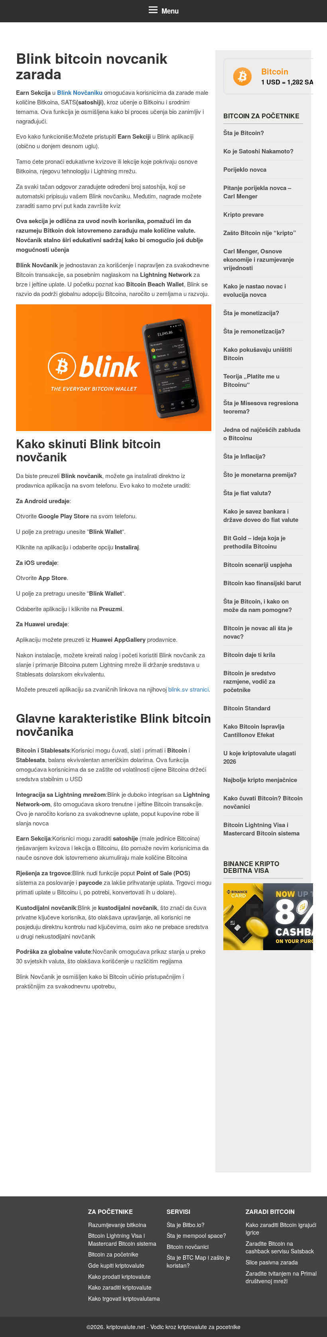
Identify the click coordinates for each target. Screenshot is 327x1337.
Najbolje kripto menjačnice (260, 779)
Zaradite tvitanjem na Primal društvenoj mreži (281, 1277)
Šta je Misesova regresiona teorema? (260, 407)
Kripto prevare (243, 214)
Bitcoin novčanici (188, 1247)
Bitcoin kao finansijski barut (262, 582)
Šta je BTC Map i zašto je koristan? (198, 1261)
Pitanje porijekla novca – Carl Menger (257, 191)
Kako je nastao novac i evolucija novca (254, 290)
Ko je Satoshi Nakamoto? (258, 151)
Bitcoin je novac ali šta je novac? (257, 632)
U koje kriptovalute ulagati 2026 (259, 757)
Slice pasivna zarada (272, 1262)
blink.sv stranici (188, 689)
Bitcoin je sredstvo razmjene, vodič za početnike (249, 681)
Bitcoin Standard (246, 708)
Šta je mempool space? (196, 1235)
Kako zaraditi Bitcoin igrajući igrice (281, 1229)
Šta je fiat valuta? (247, 492)
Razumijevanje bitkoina (117, 1225)
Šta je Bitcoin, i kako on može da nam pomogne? (257, 605)
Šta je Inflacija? (244, 456)
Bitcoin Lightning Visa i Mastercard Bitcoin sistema (261, 828)
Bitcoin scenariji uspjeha (257, 564)
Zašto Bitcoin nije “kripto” (259, 232)
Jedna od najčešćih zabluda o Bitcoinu (261, 433)
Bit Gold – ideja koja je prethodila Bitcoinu (254, 542)
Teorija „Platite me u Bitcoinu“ (251, 380)
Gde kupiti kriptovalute (116, 1265)
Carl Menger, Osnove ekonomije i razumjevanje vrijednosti (258, 259)
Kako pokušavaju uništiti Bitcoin (257, 353)
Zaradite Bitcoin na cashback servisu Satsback (280, 1247)
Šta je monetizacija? (251, 312)
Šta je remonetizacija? (254, 331)
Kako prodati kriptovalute (119, 1276)
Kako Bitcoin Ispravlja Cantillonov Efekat (253, 730)
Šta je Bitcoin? (243, 132)
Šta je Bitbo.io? (186, 1225)
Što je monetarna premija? (260, 474)
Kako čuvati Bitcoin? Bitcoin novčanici (263, 802)
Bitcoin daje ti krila (249, 654)
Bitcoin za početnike (113, 1254)
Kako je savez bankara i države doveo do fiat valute (260, 515)
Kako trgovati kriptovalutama (124, 1298)
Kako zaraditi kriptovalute (120, 1287)
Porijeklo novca (244, 169)
